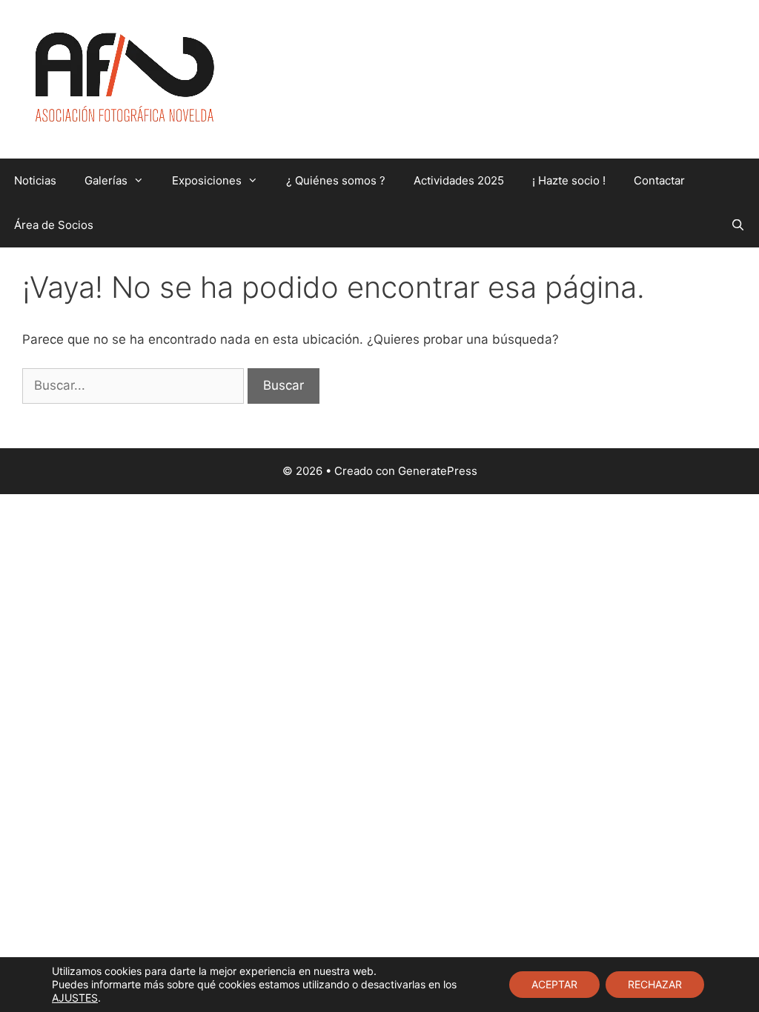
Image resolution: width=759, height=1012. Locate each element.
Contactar (659, 180)
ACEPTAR (554, 984)
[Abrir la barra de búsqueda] (738, 225)
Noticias (35, 180)
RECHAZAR (655, 984)
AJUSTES (75, 997)
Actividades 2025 (459, 180)
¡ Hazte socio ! (569, 180)
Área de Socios (53, 225)
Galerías (105, 180)
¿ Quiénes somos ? (335, 180)
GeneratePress (437, 471)
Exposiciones (207, 180)
